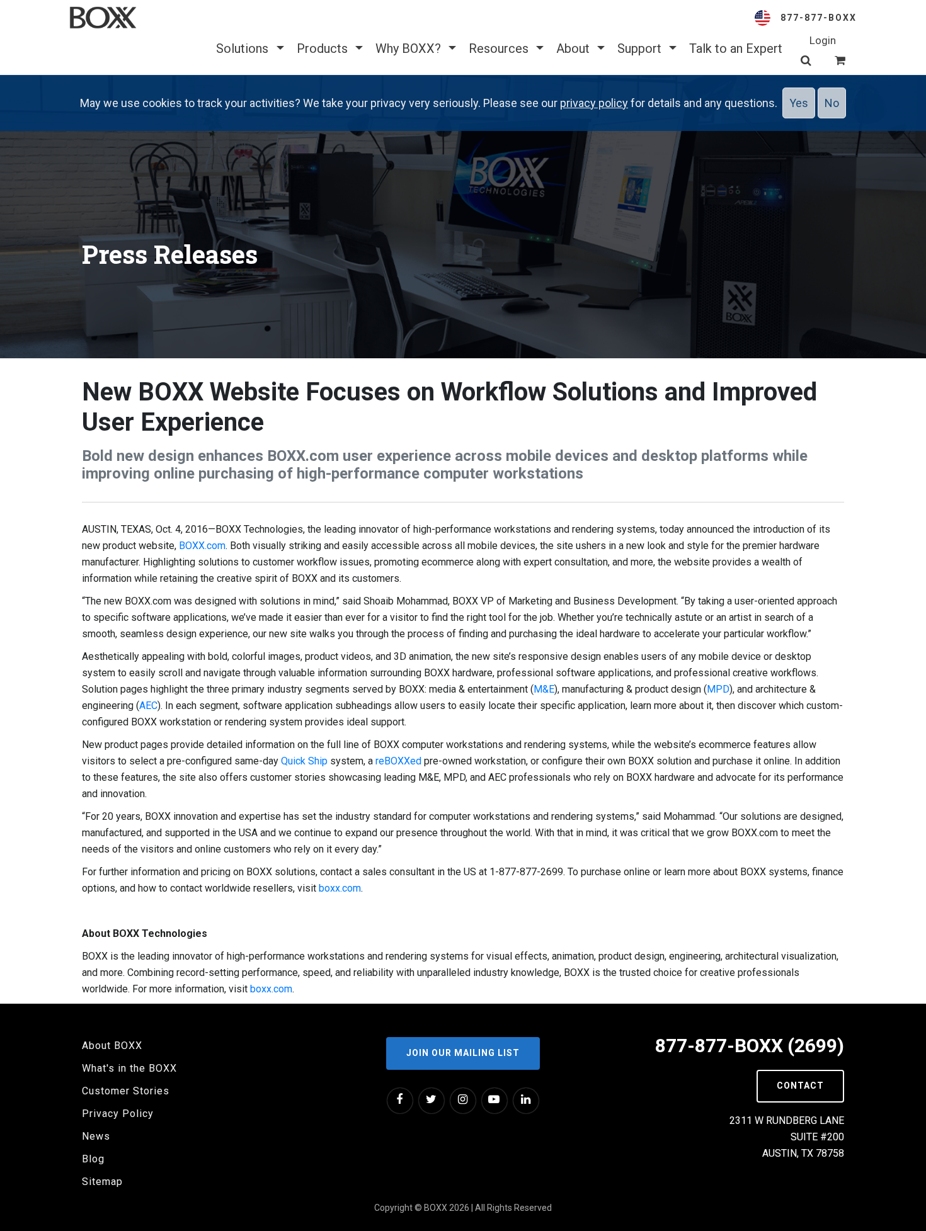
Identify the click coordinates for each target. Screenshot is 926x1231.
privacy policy (594, 103)
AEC (148, 706)
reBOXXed (398, 761)
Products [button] (324, 48)
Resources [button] (500, 48)
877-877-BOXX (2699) (749, 1046)
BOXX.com (202, 546)
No (832, 103)
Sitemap (102, 1182)
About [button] (574, 48)
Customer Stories (125, 1091)
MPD (718, 689)
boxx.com (340, 888)
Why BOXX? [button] (409, 48)
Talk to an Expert (735, 48)
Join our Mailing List (463, 1053)
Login (822, 40)
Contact (800, 1086)
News (96, 1136)
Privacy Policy (118, 1114)
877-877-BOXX (818, 18)
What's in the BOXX (129, 1068)
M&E (544, 689)
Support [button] (641, 48)
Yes (798, 103)
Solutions (244, 48)
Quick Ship (304, 761)
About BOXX (112, 1046)
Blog (93, 1159)
